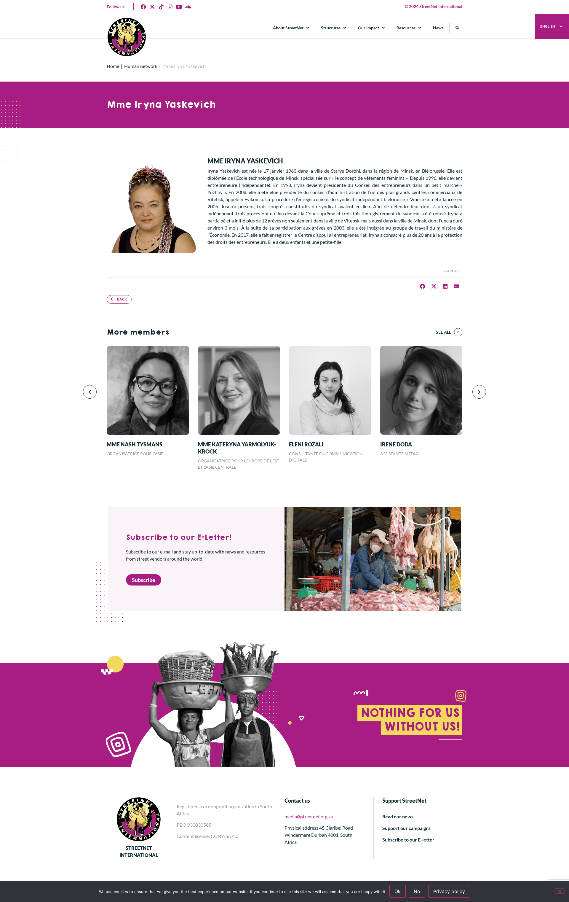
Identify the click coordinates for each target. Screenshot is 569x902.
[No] (559, 891)
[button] (457, 28)
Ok (397, 891)
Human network (140, 66)
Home (113, 66)
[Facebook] (143, 7)
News (438, 27)
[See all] (458, 332)
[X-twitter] (152, 7)
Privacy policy (449, 891)
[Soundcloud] (188, 7)
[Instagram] (170, 7)
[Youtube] (179, 7)
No (417, 891)
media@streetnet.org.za (308, 816)
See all (443, 332)
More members (138, 332)
